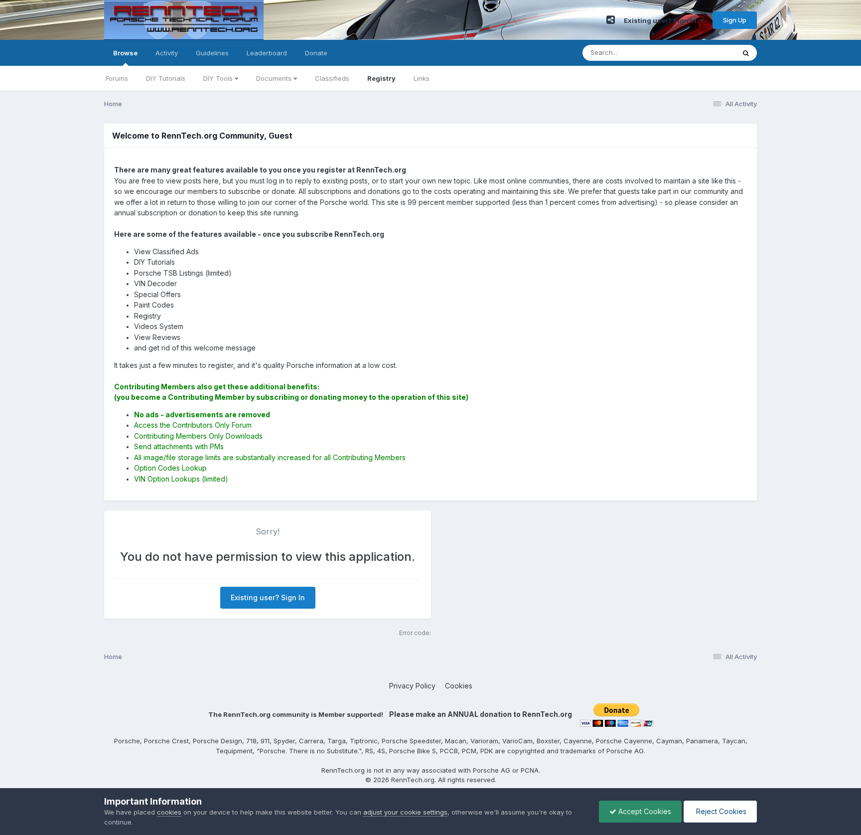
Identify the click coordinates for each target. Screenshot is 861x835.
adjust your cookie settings (405, 812)
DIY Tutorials (165, 78)
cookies (169, 812)
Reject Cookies (720, 811)
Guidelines (212, 53)
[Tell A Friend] (610, 20)
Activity (166, 53)
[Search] (746, 53)
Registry (381, 78)
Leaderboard (267, 53)
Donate (316, 53)
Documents (274, 78)
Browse (125, 53)
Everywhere (704, 52)
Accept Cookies (643, 811)
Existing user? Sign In (662, 20)
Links (422, 78)
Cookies (458, 685)
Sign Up (734, 20)
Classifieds (332, 78)
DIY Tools (219, 78)
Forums (117, 78)
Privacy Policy (412, 685)
